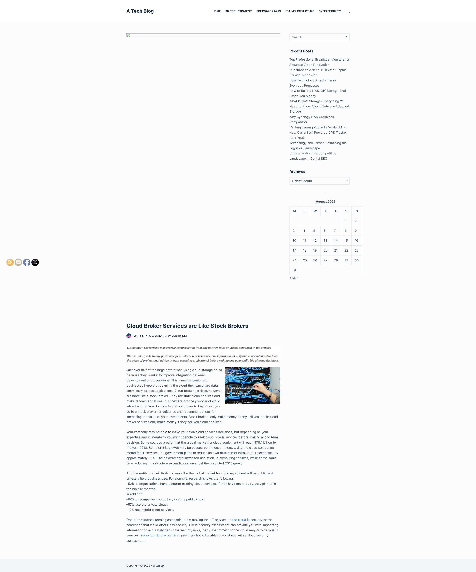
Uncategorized (177, 335)
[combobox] (316, 37)
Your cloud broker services (160, 535)
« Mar (293, 278)
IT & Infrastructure (299, 11)
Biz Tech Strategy (238, 11)
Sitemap (158, 565)
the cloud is (241, 520)
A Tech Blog (140, 11)
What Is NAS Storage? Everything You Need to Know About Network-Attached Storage (319, 106)
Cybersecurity (330, 11)
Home (217, 11)
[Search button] (345, 37)
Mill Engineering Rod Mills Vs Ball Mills (317, 127)
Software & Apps (268, 11)
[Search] (348, 11)
